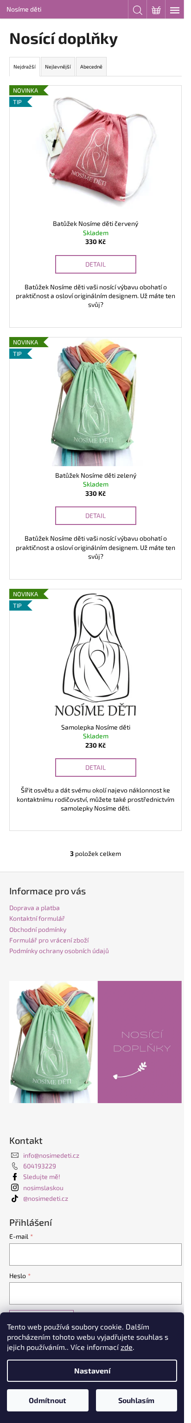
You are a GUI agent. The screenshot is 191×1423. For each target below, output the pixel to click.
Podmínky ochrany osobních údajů (59, 951)
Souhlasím (136, 1400)
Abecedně (91, 66)
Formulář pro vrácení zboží (49, 940)
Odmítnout (47, 1400)
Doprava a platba (34, 907)
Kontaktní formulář (37, 918)
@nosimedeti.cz (45, 1198)
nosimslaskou (43, 1188)
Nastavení (92, 1370)
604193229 (39, 1166)
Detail (95, 264)
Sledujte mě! (41, 1176)
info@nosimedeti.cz (51, 1155)
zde (127, 1346)
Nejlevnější (58, 66)
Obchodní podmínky (37, 929)
